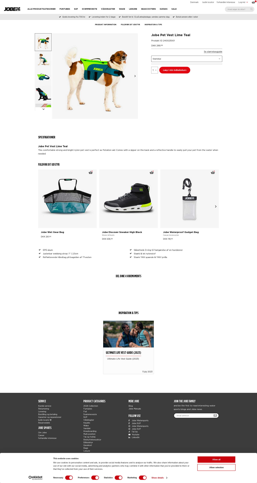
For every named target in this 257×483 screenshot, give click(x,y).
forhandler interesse (226, 2)
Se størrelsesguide (213, 51)
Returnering (43, 409)
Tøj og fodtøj (89, 437)
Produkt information (105, 24)
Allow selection (216, 467)
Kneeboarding (89, 431)
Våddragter (108, 9)
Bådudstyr (88, 442)
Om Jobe (42, 432)
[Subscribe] (215, 415)
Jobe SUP (136, 423)
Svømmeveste (89, 9)
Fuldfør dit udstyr (130, 24)
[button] (135, 76)
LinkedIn (135, 437)
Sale (174, 9)
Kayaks (163, 9)
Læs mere (128, 343)
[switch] (95, 478)
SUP (76, 9)
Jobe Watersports (139, 420)
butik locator (208, 2)
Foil (85, 411)
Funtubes (65, 9)
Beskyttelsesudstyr (92, 440)
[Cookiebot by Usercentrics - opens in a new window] (35, 478)
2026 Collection (90, 406)
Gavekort (87, 445)
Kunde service (44, 406)
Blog (130, 406)
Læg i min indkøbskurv (174, 70)
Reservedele (44, 423)
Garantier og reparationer (49, 417)
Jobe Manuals (134, 409)
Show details (158, 478)
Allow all (216, 459)
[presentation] (216, 206)
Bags (85, 448)
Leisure (133, 9)
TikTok (134, 432)
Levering (42, 411)
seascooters (148, 9)
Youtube (135, 434)
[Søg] (251, 9)
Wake (122, 9)
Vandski (86, 428)
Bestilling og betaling (47, 414)
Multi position (89, 434)
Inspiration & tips (153, 24)
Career (41, 435)
